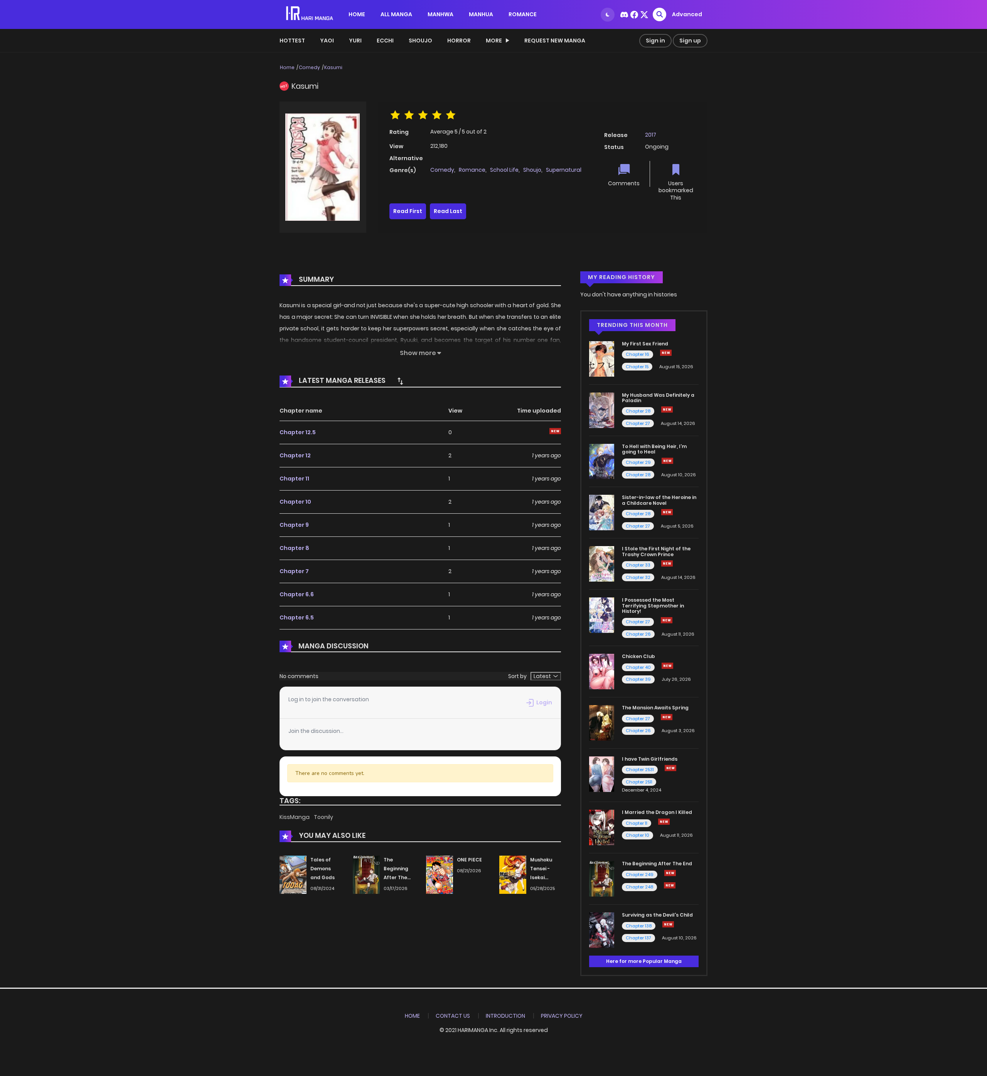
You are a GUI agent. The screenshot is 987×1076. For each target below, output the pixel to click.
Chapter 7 (294, 571)
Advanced (687, 14)
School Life (504, 170)
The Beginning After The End (657, 863)
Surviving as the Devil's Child (657, 915)
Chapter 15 (637, 367)
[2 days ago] (667, 409)
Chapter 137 (638, 938)
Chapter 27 (638, 423)
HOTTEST (292, 40)
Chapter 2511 (639, 782)
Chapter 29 (638, 462)
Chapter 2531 (640, 769)
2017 (650, 135)
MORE (494, 40)
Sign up (690, 40)
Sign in (655, 40)
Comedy (309, 67)
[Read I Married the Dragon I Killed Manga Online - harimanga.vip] (601, 827)
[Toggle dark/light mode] (608, 15)
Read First (407, 211)
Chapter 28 (638, 411)
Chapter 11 (294, 478)
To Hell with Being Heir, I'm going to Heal (654, 449)
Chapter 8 (294, 548)
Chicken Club (638, 656)
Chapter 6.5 (297, 617)
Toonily (323, 817)
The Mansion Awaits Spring (655, 707)
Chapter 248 (639, 887)
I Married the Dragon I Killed (657, 812)
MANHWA (440, 14)
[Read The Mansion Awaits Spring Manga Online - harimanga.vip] (601, 722)
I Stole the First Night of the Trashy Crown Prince (656, 551)
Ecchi (385, 40)
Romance (472, 170)
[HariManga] (310, 14)
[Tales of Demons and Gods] (293, 874)
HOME (357, 14)
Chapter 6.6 (297, 594)
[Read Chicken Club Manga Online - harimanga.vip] (601, 671)
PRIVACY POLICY (562, 1016)
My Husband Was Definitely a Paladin (658, 398)
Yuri (355, 40)
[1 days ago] (666, 353)
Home (287, 67)
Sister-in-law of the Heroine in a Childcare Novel (659, 500)
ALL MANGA (396, 14)
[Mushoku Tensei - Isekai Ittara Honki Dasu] (512, 874)
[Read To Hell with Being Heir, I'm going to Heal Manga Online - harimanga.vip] (601, 461)
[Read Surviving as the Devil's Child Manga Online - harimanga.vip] (601, 930)
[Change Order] (400, 381)
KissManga (295, 817)
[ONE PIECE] (439, 874)
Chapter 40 (638, 667)
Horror (459, 40)
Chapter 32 (638, 577)
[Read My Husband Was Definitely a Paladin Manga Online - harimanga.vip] (601, 409)
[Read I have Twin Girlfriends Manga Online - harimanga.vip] (601, 774)
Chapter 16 (637, 354)
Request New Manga (554, 40)
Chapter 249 (640, 874)
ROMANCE (523, 14)
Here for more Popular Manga (644, 961)
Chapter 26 (638, 634)
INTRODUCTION (505, 1016)
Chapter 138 (639, 926)
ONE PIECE (469, 859)
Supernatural (563, 170)
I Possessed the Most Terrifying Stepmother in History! (653, 605)
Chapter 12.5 (298, 432)
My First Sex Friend (645, 343)
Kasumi (333, 67)
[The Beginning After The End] (366, 874)
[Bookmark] (675, 170)
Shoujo (420, 40)
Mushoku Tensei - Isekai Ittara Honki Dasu (545, 877)
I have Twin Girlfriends (649, 759)
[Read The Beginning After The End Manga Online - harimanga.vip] (601, 878)
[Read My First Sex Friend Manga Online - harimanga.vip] (601, 358)
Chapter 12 (295, 455)
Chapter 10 (295, 502)
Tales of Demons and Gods (322, 868)
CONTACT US (453, 1016)
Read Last (448, 211)
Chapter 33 (638, 565)
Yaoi (327, 40)
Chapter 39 (638, 679)
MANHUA (481, 14)
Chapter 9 (294, 525)
